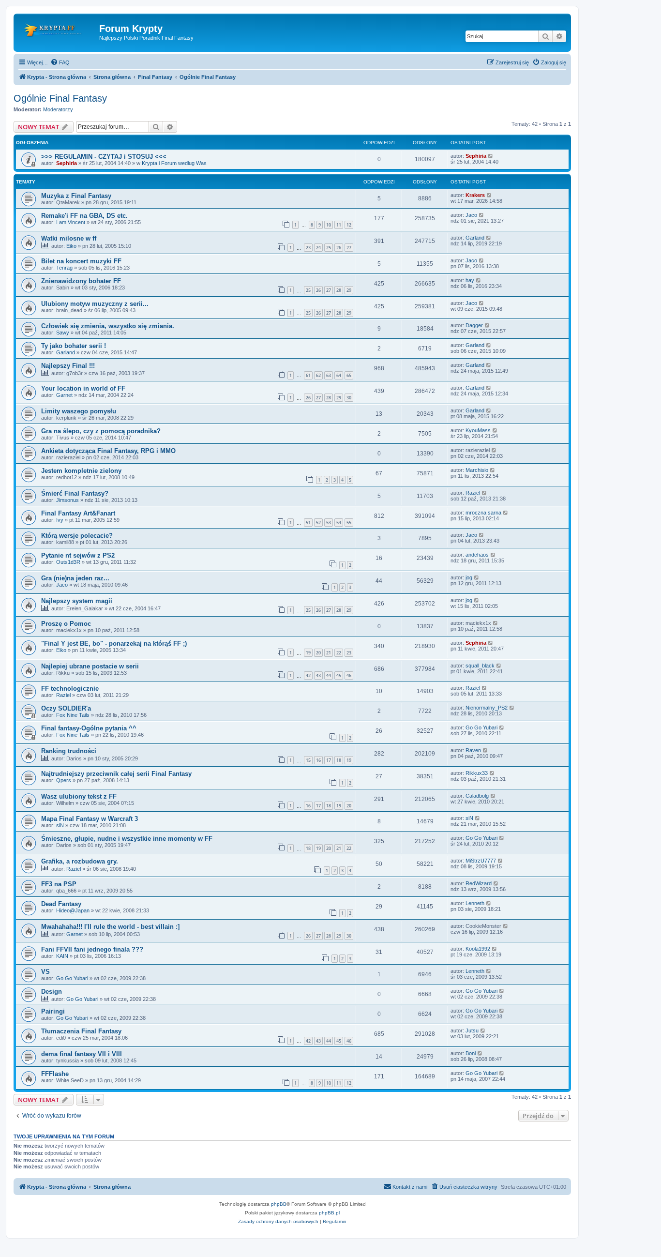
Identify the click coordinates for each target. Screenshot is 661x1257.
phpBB (278, 1204)
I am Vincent (70, 222)
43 (318, 675)
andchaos (477, 555)
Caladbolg (477, 796)
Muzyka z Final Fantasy (76, 195)
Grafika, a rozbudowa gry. (79, 861)
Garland (475, 238)
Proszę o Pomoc (66, 623)
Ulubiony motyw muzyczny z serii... (95, 303)
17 (328, 760)
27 (348, 247)
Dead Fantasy (61, 904)
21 (328, 653)
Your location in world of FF (83, 388)
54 (338, 522)
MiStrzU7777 (481, 860)
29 (348, 290)
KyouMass (478, 430)
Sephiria (66, 163)
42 (308, 675)
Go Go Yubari (481, 727)
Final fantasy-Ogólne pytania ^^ (88, 728)
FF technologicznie (70, 688)
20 (318, 653)
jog (469, 577)
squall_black (480, 665)
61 (308, 375)
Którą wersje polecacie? (77, 535)
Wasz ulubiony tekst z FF (79, 796)
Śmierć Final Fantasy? (74, 493)
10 (328, 225)
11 (338, 225)
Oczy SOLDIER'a (66, 708)
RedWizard (479, 883)
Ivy (59, 520)
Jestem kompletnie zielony (81, 470)
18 (338, 760)
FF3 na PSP (58, 884)
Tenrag (64, 268)
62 (318, 375)
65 (348, 375)
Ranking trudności (68, 751)
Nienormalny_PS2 (487, 708)
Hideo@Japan (73, 910)
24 (318, 247)
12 (348, 225)
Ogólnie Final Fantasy (60, 98)
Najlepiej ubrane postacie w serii (90, 666)
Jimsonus (67, 500)
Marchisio (477, 470)
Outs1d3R (68, 562)
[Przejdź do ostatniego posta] (491, 156)
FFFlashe (55, 1073)
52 (318, 522)
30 (348, 397)
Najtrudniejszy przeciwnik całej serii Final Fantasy (116, 773)
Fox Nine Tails (73, 715)
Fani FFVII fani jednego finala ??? (92, 949)
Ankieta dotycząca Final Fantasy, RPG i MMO (108, 450)
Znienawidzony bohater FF (81, 281)
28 (338, 290)
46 (348, 675)
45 (338, 675)
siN (60, 825)
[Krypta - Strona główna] (57, 31)
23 (308, 247)
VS (45, 971)
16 (318, 760)
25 (328, 247)
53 (328, 522)
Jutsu (472, 1030)
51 (308, 522)
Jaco (471, 215)
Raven (473, 750)
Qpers (63, 780)
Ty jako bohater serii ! (73, 345)
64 (338, 375)
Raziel (473, 493)
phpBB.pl (329, 1212)
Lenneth (475, 903)
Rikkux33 (477, 773)
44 (328, 675)
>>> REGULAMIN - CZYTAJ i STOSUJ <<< (103, 156)
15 (308, 760)
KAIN (62, 956)
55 (348, 522)
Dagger (474, 325)
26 (338, 247)
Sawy (62, 332)
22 (338, 653)
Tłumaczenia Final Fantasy (81, 1031)
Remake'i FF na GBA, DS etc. (84, 215)
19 (308, 653)
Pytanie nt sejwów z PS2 (78, 555)
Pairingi (53, 1011)
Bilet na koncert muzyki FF (81, 261)
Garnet (64, 395)
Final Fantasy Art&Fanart (78, 513)
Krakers (475, 195)
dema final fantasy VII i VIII (81, 1054)
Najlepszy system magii (76, 601)
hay (470, 280)
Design (51, 991)
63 (328, 375)
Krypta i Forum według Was (174, 163)
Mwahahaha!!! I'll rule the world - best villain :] (110, 926)
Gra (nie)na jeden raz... (75, 578)
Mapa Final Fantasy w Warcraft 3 (89, 818)
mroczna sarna (483, 512)
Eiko (71, 246)
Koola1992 (478, 949)
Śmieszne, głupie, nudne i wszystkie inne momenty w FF (126, 838)
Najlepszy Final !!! (68, 365)
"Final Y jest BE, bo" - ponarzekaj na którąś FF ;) (114, 643)
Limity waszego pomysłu (78, 411)
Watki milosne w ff (68, 238)
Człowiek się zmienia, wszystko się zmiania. (107, 326)
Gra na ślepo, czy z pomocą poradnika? (101, 431)
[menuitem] (60, 62)
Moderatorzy (58, 109)
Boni (471, 1053)
